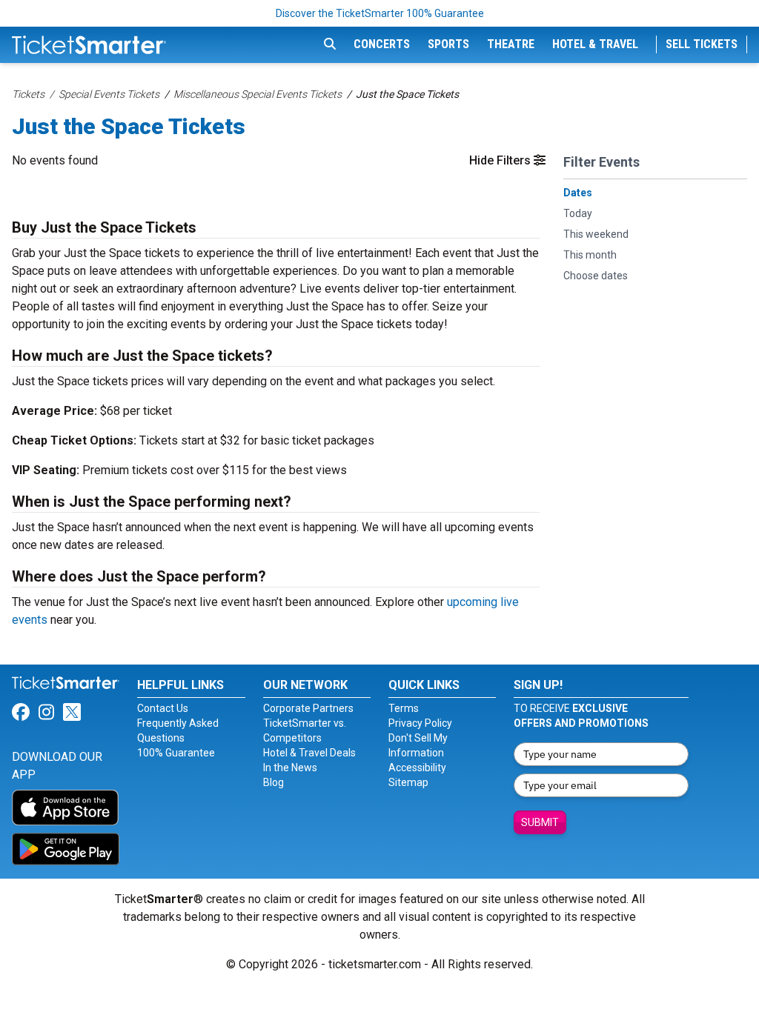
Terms (403, 708)
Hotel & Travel (595, 44)
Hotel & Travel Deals (309, 753)
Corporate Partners (308, 708)
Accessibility (417, 767)
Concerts (382, 44)
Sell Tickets (702, 44)
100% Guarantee (176, 753)
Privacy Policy (420, 723)
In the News (290, 767)
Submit (540, 822)
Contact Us (162, 708)
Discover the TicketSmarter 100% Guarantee (380, 13)
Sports (448, 44)
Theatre (510, 44)
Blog (273, 782)
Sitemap (408, 782)
